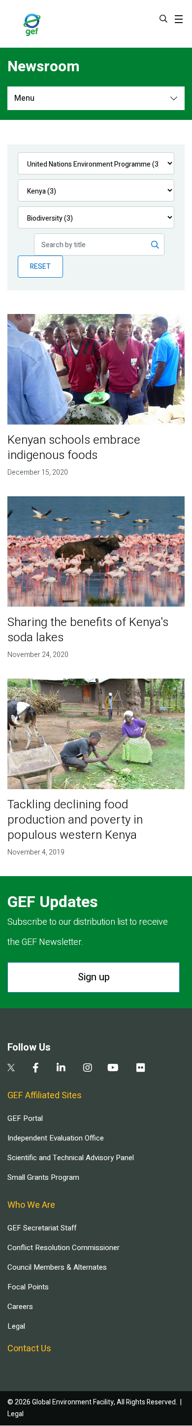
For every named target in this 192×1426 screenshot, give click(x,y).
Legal (16, 1326)
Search (163, 19)
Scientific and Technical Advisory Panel (70, 1157)
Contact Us (29, 1348)
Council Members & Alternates (57, 1267)
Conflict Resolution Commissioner (63, 1247)
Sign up (94, 977)
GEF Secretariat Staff (41, 1228)
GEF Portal (25, 1118)
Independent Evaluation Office (55, 1138)
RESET (40, 266)
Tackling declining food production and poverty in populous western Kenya (75, 820)
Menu (24, 98)
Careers (20, 1306)
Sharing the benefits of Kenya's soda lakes (87, 630)
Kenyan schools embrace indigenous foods (73, 447)
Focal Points (28, 1287)
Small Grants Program (43, 1177)
